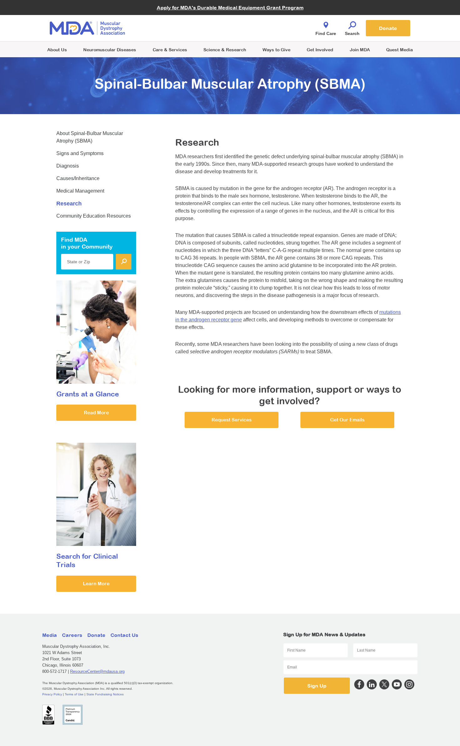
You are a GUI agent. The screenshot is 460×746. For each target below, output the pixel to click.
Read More (96, 412)
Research (69, 203)
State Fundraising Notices (105, 694)
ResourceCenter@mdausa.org (97, 671)
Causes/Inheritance (78, 178)
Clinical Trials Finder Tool (174, 20)
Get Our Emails (347, 419)
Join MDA (360, 49)
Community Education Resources (93, 216)
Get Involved (320, 49)
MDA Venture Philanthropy (261, 20)
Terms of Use (74, 694)
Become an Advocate (170, 15)
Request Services (232, 419)
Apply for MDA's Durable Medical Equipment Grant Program (230, 7)
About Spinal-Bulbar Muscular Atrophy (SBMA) (89, 137)
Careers (72, 635)
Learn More (96, 583)
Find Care (325, 33)
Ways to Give (276, 49)
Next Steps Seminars (170, 28)
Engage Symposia (167, 17)
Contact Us (124, 635)
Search (352, 33)
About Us (57, 49)
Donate (388, 28)
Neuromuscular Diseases (109, 49)
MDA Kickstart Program (258, 31)
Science (224, 49)
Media (49, 635)
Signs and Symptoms (80, 153)
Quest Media (399, 49)
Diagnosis (67, 166)
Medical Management (80, 191)
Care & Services (170, 49)
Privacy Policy (52, 694)
